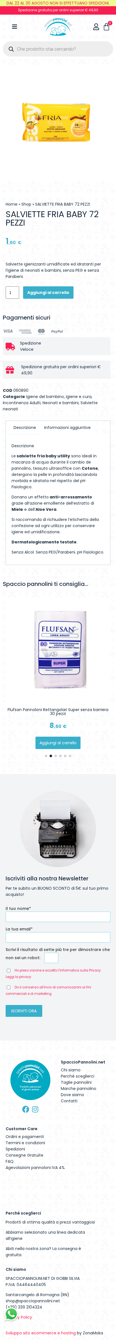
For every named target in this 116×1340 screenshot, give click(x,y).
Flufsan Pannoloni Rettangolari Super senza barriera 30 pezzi (58, 711)
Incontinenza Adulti (22, 403)
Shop (26, 204)
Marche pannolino (78, 1088)
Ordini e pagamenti (25, 1136)
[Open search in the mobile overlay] (58, 49)
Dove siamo (72, 1095)
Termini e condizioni (25, 1143)
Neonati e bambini (61, 403)
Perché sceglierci (77, 1076)
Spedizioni (15, 1149)
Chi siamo (71, 1070)
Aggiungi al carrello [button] (58, 743)
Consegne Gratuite (24, 1155)
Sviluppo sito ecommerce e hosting (41, 1333)
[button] (46, 756)
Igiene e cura (79, 396)
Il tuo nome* (18, 908)
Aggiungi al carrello (48, 292)
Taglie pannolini (76, 1082)
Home (11, 204)
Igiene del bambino (45, 396)
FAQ (10, 1161)
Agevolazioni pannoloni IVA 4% (35, 1167)
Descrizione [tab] (25, 427)
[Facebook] (25, 1109)
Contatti (69, 1101)
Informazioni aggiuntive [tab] (67, 427)
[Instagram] (35, 1109)
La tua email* (19, 929)
